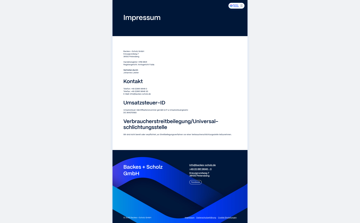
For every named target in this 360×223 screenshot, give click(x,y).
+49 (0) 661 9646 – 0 (200, 169)
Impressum (189, 218)
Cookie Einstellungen (227, 218)
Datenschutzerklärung (206, 218)
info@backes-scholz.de (202, 165)
